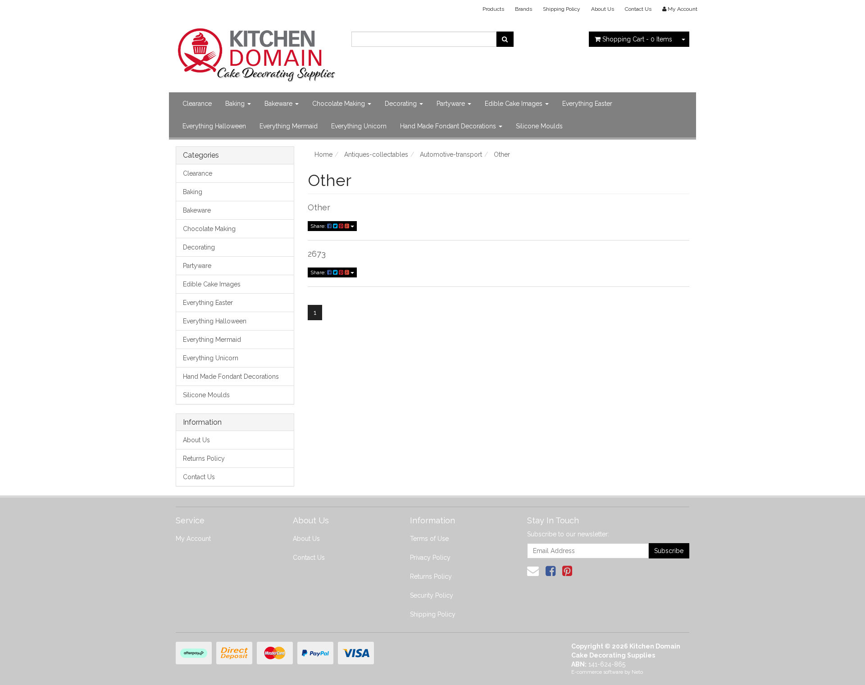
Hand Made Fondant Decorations (449, 126)
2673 (317, 254)
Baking (235, 103)
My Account (193, 538)
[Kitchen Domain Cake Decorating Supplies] (257, 52)
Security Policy (431, 595)
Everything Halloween (214, 126)
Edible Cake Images (514, 103)
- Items (637, 39)
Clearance (197, 103)
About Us (602, 9)
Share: (318, 226)
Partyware (452, 103)
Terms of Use (429, 538)
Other (319, 207)
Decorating (402, 103)
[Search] (505, 39)
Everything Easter (587, 103)
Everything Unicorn (359, 126)
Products (493, 9)
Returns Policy (204, 458)
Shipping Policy (561, 9)
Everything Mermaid (289, 126)
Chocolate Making (339, 103)
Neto (637, 672)
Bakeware (279, 103)
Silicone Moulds (539, 126)
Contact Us (638, 9)
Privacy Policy (430, 557)
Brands (523, 9)
